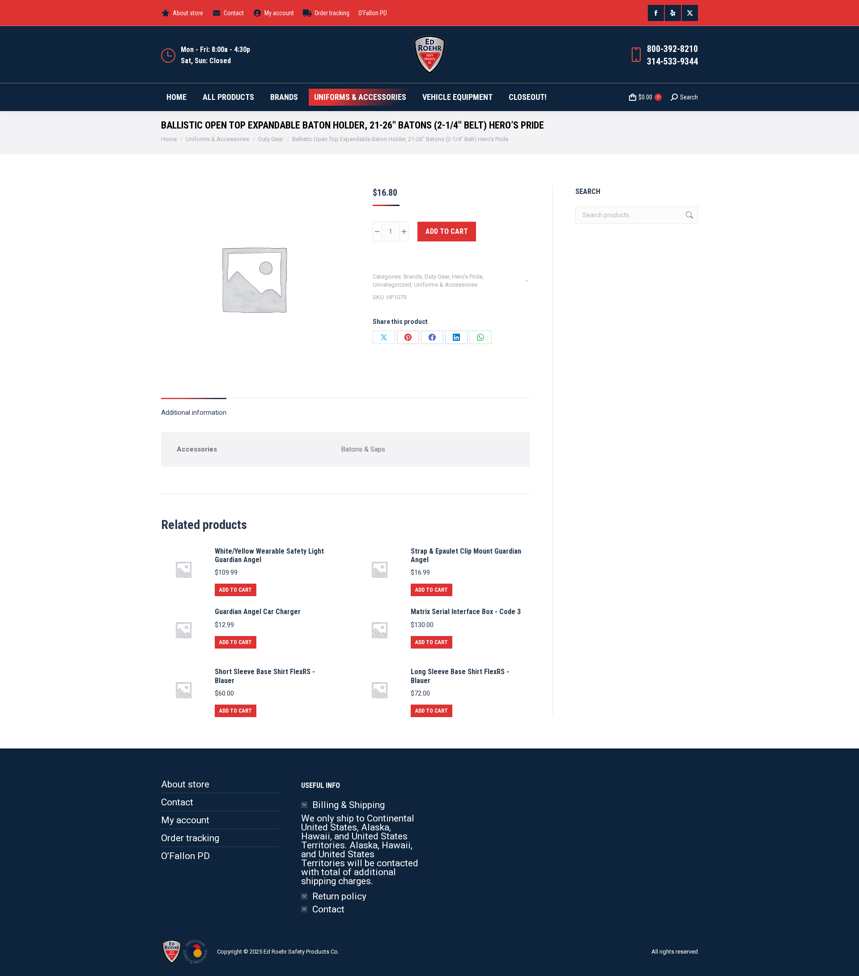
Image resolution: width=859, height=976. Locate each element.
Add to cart (446, 231)
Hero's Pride (467, 276)
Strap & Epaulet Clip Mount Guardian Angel (466, 555)
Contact (177, 802)
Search (688, 215)
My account (185, 820)
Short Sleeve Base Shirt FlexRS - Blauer (265, 675)
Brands (413, 276)
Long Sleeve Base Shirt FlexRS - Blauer (460, 675)
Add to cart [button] (235, 590)
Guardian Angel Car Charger (258, 611)
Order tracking (190, 838)
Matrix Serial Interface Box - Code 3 (466, 611)
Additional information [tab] (193, 412)
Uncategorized (392, 284)
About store (185, 784)
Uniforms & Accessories (445, 284)
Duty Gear (437, 276)
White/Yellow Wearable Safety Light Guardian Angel (269, 555)
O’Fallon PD (185, 855)
